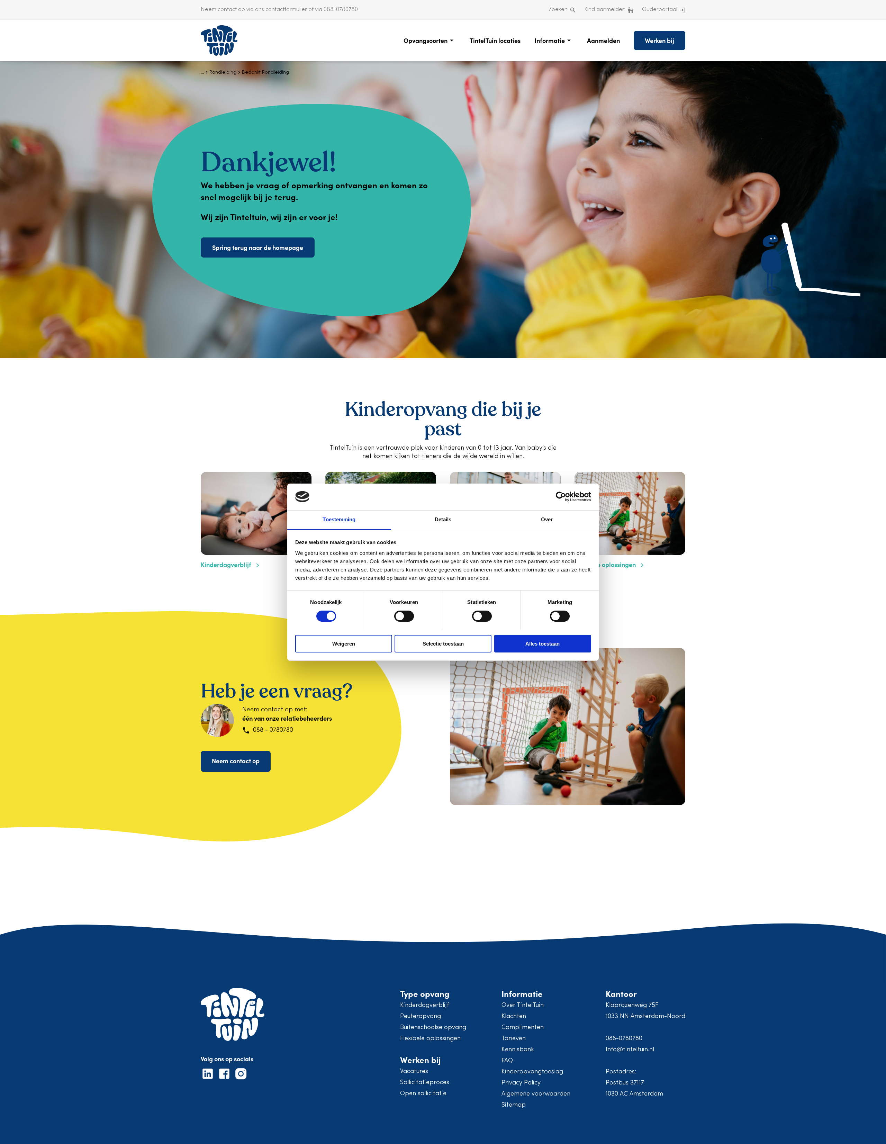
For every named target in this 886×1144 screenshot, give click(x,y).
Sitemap (513, 1105)
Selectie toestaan (443, 644)
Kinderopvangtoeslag (532, 1072)
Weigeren (343, 644)
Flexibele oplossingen (430, 1039)
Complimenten (522, 1027)
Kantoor (621, 993)
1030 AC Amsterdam (634, 1094)
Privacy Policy (521, 1083)
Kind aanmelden (604, 9)
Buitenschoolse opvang (433, 1027)
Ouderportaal (659, 9)
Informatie (549, 40)
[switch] (404, 616)
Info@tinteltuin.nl (630, 1050)
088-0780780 (624, 1039)
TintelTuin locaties (495, 40)
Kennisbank (517, 1050)
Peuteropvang (420, 1016)
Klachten (513, 1016)
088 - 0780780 (273, 730)
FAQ (507, 1061)
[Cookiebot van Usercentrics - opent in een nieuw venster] (561, 497)
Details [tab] (443, 519)
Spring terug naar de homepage (257, 247)
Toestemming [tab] (339, 519)
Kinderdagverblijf (424, 1005)
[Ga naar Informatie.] (202, 72)
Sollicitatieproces (424, 1083)
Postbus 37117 (625, 1083)
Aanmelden (603, 40)
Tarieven (513, 1039)
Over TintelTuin (522, 1005)
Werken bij (659, 40)
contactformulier (286, 9)
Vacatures (414, 1071)
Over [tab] (547, 519)
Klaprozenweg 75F (632, 1005)
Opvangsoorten (425, 40)
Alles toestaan (542, 644)
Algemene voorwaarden (535, 1094)
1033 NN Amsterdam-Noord (645, 1016)
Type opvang (425, 993)
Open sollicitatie (423, 1094)
